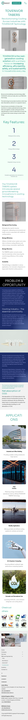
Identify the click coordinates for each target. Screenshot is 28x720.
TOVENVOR (5, 665)
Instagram (4, 681)
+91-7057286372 (5, 690)
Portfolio (3, 667)
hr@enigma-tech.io (6, 709)
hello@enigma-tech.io (7, 692)
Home (2, 650)
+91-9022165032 (5, 708)
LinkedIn (3, 679)
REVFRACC (5, 660)
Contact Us (4, 669)
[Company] (22, 652)
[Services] (22, 654)
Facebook (4, 676)
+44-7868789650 (6, 702)
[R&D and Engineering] (22, 656)
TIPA (3, 658)
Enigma (8, 644)
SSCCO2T (5, 663)
